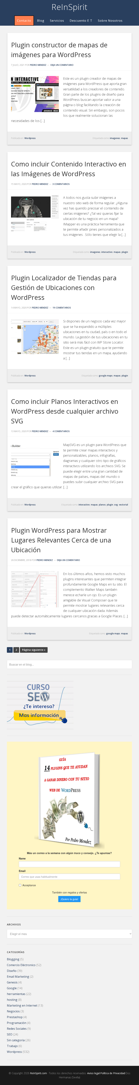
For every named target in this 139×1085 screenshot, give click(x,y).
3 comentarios (61, 184)
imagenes (115, 138)
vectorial (123, 504)
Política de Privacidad (112, 1073)
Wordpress (30, 138)
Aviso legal (93, 1073)
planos (102, 504)
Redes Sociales (17, 1029)
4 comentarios (61, 431)
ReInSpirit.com (38, 1073)
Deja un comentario (61, 65)
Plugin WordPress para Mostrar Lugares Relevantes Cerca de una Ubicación (61, 540)
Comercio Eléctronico (21, 965)
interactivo (107, 252)
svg (116, 504)
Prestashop (15, 1017)
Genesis (12, 982)
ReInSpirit (69, 6)
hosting (12, 1000)
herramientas (16, 994)
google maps (106, 375)
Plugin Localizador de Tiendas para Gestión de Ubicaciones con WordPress (64, 287)
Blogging (13, 959)
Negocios (13, 1011)
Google (12, 988)
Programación (16, 1023)
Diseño (11, 971)
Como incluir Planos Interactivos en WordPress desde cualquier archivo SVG (64, 411)
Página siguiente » (33, 649)
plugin (125, 252)
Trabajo (12, 1046)
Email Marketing (18, 977)
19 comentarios (61, 307)
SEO (9, 1034)
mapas (124, 138)
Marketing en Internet (22, 1005)
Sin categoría (16, 1040)
